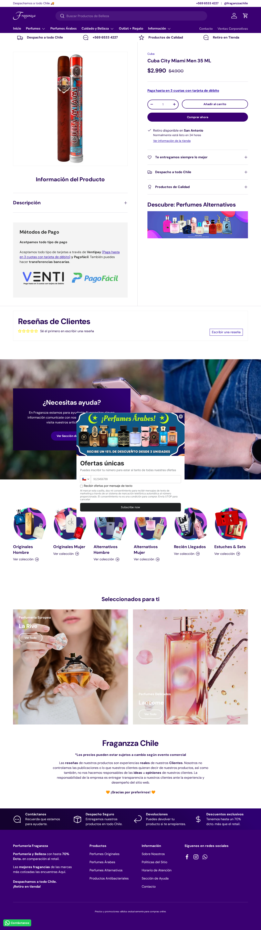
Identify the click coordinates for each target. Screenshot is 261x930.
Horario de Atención (156, 870)
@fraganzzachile (236, 3)
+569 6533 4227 (207, 3)
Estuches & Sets (230, 546)
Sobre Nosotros (153, 854)
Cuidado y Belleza (95, 28)
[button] (245, 15)
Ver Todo (30, 638)
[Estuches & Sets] (231, 524)
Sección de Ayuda (155, 878)
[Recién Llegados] (190, 524)
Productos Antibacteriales (109, 878)
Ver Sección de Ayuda (72, 436)
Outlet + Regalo (131, 28)
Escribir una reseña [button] (226, 332)
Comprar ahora (197, 117)
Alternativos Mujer (146, 549)
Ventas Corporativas (233, 28)
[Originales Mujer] (70, 524)
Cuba (151, 54)
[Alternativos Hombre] (110, 524)
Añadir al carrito (214, 104)
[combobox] (131, 16)
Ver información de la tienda (172, 141)
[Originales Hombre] (29, 524)
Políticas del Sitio (154, 862)
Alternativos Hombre (105, 549)
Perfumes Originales (104, 854)
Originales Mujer (69, 546)
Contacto (206, 28)
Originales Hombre (23, 549)
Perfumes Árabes (63, 28)
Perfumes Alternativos (106, 870)
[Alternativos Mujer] (150, 524)
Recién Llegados (190, 546)
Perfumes (33, 28)
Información (157, 28)
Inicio (17, 28)
